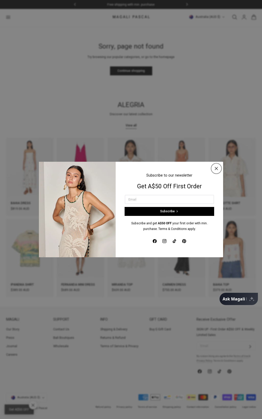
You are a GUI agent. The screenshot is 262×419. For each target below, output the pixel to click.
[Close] (216, 168)
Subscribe (167, 211)
